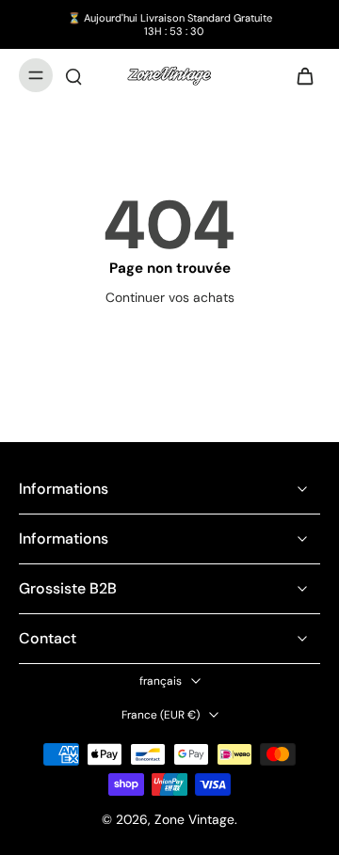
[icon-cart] (299, 75)
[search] (73, 75)
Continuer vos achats (169, 297)
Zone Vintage (194, 819)
